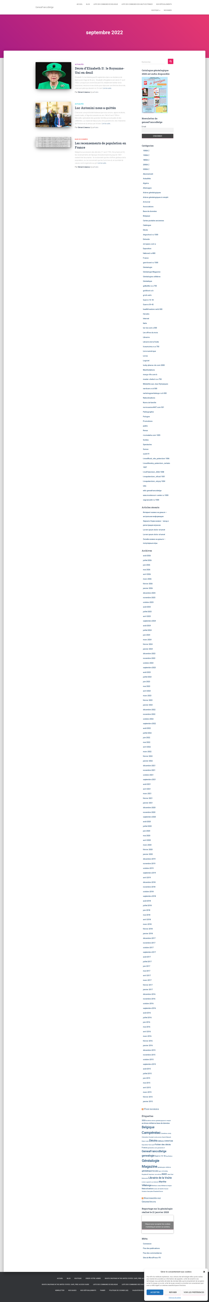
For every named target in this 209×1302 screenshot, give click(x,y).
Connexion (147, 1244)
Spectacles (147, 444)
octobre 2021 (148, 775)
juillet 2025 (147, 612)
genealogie (148, 1155)
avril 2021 (147, 789)
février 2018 (148, 929)
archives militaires (149, 1123)
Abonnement (148, 174)
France (146, 258)
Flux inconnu (151, 1108)
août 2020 (147, 822)
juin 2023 (146, 682)
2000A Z (146, 165)
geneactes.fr (161, 1148)
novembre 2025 (149, 598)
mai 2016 (146, 1027)
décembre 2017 (149, 938)
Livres (145, 356)
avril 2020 (147, 840)
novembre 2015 (149, 1055)
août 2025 (147, 607)
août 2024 (147, 626)
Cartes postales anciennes (153, 221)
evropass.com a (149, 244)
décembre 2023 (149, 654)
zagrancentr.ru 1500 (151, 500)
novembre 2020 (149, 812)
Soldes (146, 440)
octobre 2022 (148, 719)
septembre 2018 (149, 896)
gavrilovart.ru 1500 (150, 263)
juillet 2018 (147, 905)
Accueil (79, 4)
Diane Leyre (145, 1141)
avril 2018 (147, 919)
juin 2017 (146, 966)
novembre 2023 (149, 658)
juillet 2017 (147, 962)
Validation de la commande (143, 1290)
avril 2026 (147, 574)
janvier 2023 (148, 705)
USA (144, 486)
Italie (145, 323)
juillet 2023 (147, 677)
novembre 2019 (149, 863)
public (145, 426)
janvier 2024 (148, 649)
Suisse (145, 449)
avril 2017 (147, 975)
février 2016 (148, 1041)
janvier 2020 (148, 854)
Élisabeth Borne (158, 1191)
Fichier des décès (163, 1144)
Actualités (79, 64)
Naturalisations (149, 398)
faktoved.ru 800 (149, 253)
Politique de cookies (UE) (118, 1290)
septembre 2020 (149, 817)
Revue (145, 430)
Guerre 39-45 (148, 304)
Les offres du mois (150, 333)
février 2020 (148, 849)
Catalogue (147, 225)
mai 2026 (146, 570)
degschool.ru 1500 (150, 235)
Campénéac (151, 1133)
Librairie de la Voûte (151, 342)
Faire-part (151, 1145)
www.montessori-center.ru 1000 (155, 495)
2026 (144, 1120)
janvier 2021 (148, 803)
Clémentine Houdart (148, 1137)
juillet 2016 (147, 1018)
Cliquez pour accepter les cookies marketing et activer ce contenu (157, 1225)
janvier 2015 (148, 1101)
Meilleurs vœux (156, 1185)
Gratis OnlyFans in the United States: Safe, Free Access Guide (128, 1278)
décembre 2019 (149, 859)
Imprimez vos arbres (155, 1174)
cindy (169, 1133)
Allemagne (147, 188)
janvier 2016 (148, 1045)
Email (144, 127)
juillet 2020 (147, 826)
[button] (204, 1272)
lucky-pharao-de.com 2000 (154, 365)
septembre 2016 (149, 1008)
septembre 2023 (149, 668)
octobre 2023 (148, 663)
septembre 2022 (149, 724)
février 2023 (148, 700)
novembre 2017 (149, 943)
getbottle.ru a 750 (150, 286)
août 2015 (147, 1069)
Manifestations (149, 370)
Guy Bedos (169, 1156)
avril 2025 (147, 616)
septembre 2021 (149, 779)
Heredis (146, 314)
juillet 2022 (147, 733)
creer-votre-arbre (93, 1278)
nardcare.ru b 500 (150, 389)
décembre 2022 (149, 710)
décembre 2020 (149, 808)
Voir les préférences (194, 1292)
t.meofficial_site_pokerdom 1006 (156, 459)
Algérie (146, 183)
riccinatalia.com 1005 (151, 435)
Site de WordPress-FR (152, 1258)
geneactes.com (152, 1148)
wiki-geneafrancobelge (152, 491)
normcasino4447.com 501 (153, 407)
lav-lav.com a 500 (150, 328)
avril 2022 (147, 747)
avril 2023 (147, 691)
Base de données (81, 139)
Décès (145, 230)
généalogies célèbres (164, 1167)
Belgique (146, 216)
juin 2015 (146, 1078)
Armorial (146, 202)
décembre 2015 (149, 1050)
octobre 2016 (148, 1003)
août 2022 (147, 728)
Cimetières (164, 1133)
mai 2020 (146, 836)
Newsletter (59, 1290)
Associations (148, 207)
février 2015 (148, 1097)
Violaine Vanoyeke (147, 1191)
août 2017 (147, 957)
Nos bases (168, 10)
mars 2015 (147, 1092)
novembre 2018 (149, 887)
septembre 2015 (149, 1064)
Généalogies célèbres (151, 277)
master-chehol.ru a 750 (152, 379)
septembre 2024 (149, 621)
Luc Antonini (155, 1182)
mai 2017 (146, 971)
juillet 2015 (147, 1073)
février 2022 (148, 756)
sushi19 (146, 454)
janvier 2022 (148, 761)
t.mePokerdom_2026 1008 (153, 472)
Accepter (155, 1292)
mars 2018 (147, 924)
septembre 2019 (149, 873)
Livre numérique (149, 351)
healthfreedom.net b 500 (152, 309)
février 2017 (148, 985)
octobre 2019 (148, 868)
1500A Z (146, 155)
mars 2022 (147, 752)
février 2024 (148, 644)
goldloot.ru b (148, 291)
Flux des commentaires (152, 1253)
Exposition (147, 249)
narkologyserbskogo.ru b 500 (155, 393)
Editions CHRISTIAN (165, 1141)
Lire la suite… (107, 88)
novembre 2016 (149, 999)
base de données (163, 1123)
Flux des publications (151, 1248)
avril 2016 (147, 1032)
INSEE (164, 1174)
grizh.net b (147, 295)
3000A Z (146, 169)
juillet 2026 (147, 560)
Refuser (173, 1292)
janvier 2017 (148, 989)
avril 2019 (147, 878)
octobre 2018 (148, 892)
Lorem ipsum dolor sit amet (154, 530)
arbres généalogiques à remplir (161, 1120)
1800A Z (146, 160)
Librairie (146, 337)
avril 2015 (147, 1088)
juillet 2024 (147, 630)
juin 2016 (146, 1022)
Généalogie (147, 267)
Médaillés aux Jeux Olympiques (155, 384)
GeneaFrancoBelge (154, 1151)
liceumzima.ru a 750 (151, 347)
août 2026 (147, 556)
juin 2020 (146, 831)
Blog (88, 4)
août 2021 (147, 784)
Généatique (147, 281)
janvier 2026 (148, 588)
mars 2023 (147, 696)
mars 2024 (147, 640)
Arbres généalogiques (152, 193)
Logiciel (146, 361)
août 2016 (147, 1013)
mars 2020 (147, 845)
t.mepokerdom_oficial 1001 (154, 477)
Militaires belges (166, 1185)
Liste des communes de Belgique (105, 4)
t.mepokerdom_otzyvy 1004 (154, 481)
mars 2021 (147, 793)
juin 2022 (146, 738)
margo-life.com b (150, 374)
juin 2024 (146, 635)
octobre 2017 (148, 948)
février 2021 (148, 798)
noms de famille (159, 1189)
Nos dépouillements (164, 4)
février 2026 (148, 584)
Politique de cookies (175, 1297)
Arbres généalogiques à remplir (155, 197)
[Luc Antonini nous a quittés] (53, 114)
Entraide (146, 239)
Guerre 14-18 (148, 300)
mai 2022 (146, 742)
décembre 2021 (149, 766)
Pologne (146, 417)
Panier (102, 1290)
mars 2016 (147, 1036)
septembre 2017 (149, 952)
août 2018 (147, 901)
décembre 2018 (149, 882)
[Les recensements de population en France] (53, 142)
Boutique (155, 10)
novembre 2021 (149, 770)
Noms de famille (149, 403)
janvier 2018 (148, 933)
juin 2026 (146, 565)
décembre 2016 (149, 994)
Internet (146, 319)
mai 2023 (146, 686)
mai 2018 (146, 915)
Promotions (148, 421)
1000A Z (146, 151)
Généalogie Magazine (151, 272)
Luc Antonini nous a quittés (95, 108)
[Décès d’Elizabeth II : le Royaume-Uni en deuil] (53, 75)
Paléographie (148, 412)
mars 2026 (147, 579)
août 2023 (147, 672)
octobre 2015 (148, 1059)
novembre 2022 (149, 714)
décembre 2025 (149, 593)
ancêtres (148, 1120)
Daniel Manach (166, 1137)
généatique (147, 1171)
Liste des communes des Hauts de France (137, 4)
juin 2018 (146, 910)
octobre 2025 (148, 602)
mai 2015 (146, 1083)
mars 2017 (147, 980)
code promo (158, 1137)
